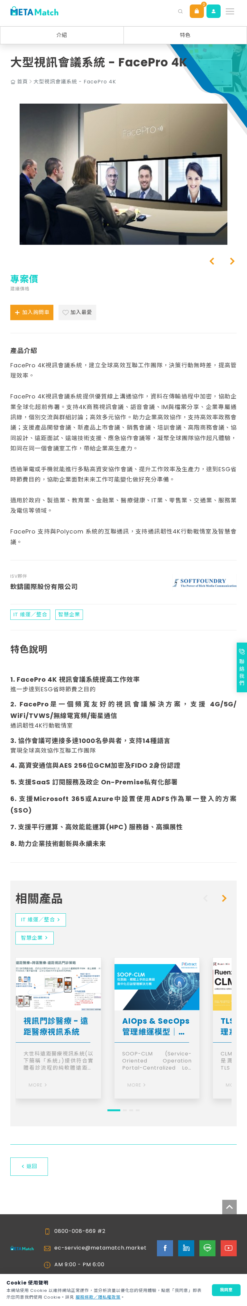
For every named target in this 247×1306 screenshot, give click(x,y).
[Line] (207, 1248)
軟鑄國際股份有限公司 (44, 586)
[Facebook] (165, 1248)
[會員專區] (213, 11)
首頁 (22, 81)
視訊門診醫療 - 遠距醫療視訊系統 (55, 1026)
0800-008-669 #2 (79, 1231)
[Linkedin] (186, 1248)
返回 (31, 1166)
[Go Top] (229, 1207)
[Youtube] (229, 1248)
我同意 (226, 1290)
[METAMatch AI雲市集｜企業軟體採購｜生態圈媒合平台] (34, 11)
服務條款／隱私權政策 (98, 1297)
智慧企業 (32, 938)
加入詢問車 (36, 312)
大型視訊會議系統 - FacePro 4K (74, 81)
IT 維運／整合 (38, 919)
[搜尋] (180, 11)
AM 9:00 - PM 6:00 (79, 1264)
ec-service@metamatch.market (100, 1247)
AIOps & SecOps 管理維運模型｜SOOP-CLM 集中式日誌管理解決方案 (156, 1026)
